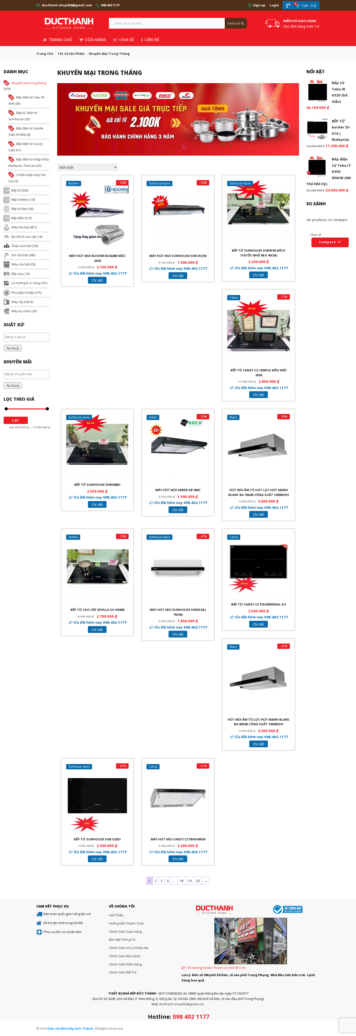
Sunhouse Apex (159, 183)
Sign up (259, 5)
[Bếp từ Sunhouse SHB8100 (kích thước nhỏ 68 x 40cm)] (258, 183)
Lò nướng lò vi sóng (25, 283)
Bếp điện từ (19, 218)
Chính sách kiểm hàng (125, 964)
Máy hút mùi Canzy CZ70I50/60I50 (178, 839)
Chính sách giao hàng (125, 931)
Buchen (74, 183)
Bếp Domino (20, 199)
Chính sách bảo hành (124, 956)
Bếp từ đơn (19, 209)
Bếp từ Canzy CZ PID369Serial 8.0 (258, 604)
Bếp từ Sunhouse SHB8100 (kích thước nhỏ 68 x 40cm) (258, 252)
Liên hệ (152, 39)
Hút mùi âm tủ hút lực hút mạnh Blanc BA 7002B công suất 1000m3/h (258, 492)
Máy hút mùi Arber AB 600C (178, 490)
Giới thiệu (116, 915)
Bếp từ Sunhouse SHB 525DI (97, 839)
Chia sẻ (126, 39)
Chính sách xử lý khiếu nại (128, 948)
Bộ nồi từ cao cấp (23, 236)
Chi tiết (97, 280)
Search (234, 23)
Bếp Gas (17, 273)
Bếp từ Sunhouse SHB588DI (97, 484)
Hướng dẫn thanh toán (126, 923)
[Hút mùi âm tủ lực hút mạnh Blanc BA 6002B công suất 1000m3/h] (258, 651)
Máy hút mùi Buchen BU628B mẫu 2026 (97, 258)
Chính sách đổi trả (122, 972)
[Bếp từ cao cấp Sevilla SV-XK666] (97, 542)
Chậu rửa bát (21, 246)
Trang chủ (60, 39)
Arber (153, 417)
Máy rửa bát (20, 264)
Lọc (15, 420)
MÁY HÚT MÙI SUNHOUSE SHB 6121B (178, 256)
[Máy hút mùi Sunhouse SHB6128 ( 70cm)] (178, 542)
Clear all (315, 235)
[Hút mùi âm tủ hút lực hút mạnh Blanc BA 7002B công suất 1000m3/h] (258, 422)
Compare (327, 242)
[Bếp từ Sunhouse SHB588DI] (97, 416)
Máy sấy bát (20, 302)
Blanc (233, 417)
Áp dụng (13, 348)
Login (274, 5)
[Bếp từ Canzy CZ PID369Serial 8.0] (258, 536)
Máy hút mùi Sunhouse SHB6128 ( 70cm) (178, 612)
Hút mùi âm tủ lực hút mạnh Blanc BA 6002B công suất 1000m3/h (259, 721)
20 (198, 880)
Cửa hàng (95, 39)
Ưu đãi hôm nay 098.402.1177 (100, 273)
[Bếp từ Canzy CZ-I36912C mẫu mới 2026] (258, 302)
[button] (307, 5)
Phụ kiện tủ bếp (22, 292)
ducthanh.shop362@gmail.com (67, 5)
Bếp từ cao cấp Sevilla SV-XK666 (97, 609)
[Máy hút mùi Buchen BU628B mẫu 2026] (97, 188)
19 (189, 880)
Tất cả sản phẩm (71, 53)
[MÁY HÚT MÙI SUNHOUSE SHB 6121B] (178, 188)
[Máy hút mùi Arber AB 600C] (178, 422)
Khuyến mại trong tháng (28, 83)
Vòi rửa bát (19, 255)
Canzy (234, 297)
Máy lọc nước (21, 311)
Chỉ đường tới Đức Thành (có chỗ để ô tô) (216, 967)
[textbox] (28, 337)
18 (181, 880)
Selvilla (73, 537)
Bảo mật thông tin (122, 939)
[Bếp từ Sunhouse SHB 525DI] (97, 771)
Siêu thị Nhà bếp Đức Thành (70, 1028)
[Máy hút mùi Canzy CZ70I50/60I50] (178, 771)
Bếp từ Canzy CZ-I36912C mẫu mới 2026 (258, 372)
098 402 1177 (110, 5)
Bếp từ (16, 190)
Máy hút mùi (20, 227)
